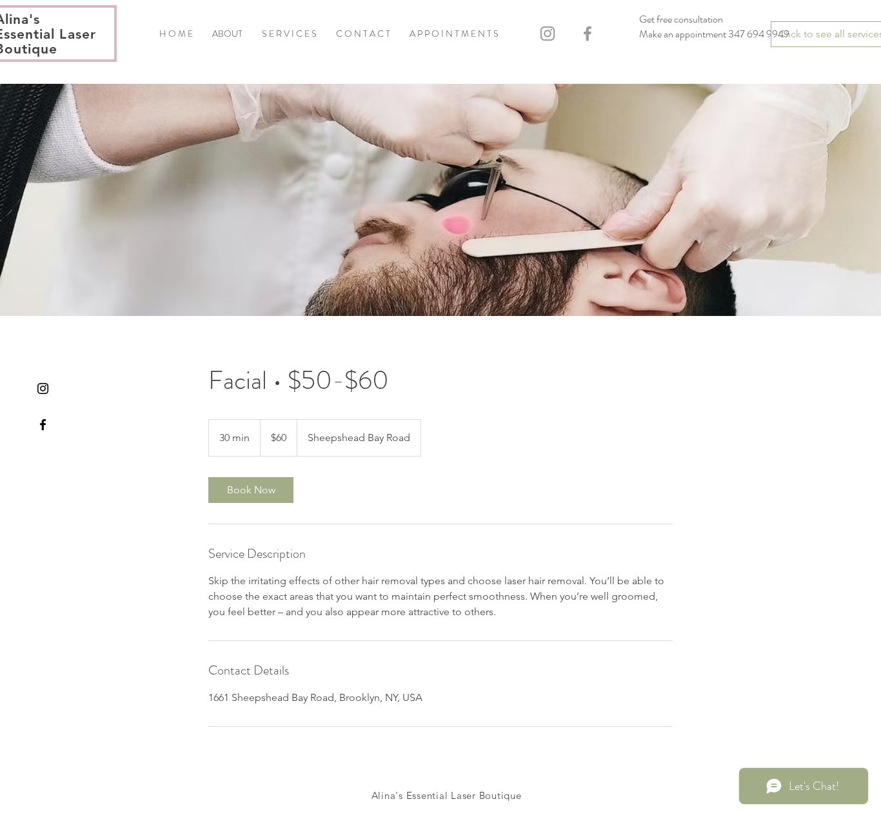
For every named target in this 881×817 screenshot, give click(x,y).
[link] (250, 490)
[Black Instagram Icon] (42, 388)
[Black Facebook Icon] (42, 424)
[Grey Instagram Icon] (547, 33)
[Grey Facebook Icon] (587, 33)
